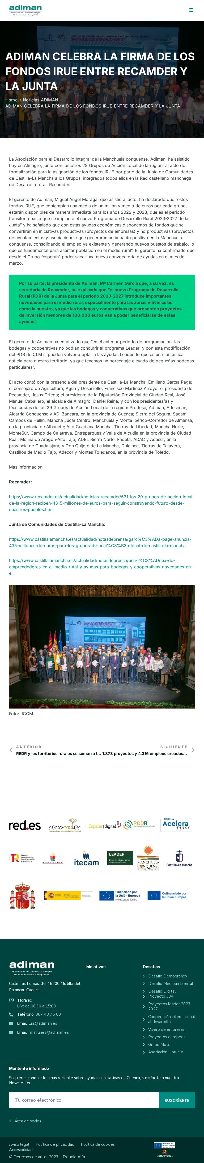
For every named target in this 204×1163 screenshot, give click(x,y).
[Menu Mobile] (191, 10)
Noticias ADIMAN (40, 99)
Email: (37, 1023)
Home (11, 99)
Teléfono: (39, 1014)
